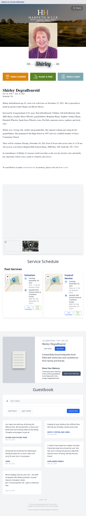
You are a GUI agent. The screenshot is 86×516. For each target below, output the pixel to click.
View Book (48, 348)
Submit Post (73, 411)
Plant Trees (37, 308)
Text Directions (28, 308)
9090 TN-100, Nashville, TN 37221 (34, 301)
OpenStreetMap (45, 510)
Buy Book (60, 348)
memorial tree (29, 167)
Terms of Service (49, 506)
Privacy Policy (36, 506)
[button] (13, 280)
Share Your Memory (71, 373)
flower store (63, 167)
